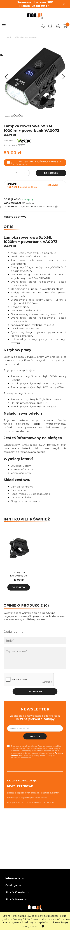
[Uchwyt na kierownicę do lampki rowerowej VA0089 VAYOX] (18, 548)
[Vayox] (24, 140)
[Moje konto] (58, 26)
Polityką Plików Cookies (26, 919)
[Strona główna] (35, 16)
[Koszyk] (65, 26)
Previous (6, 76)
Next (63, 76)
